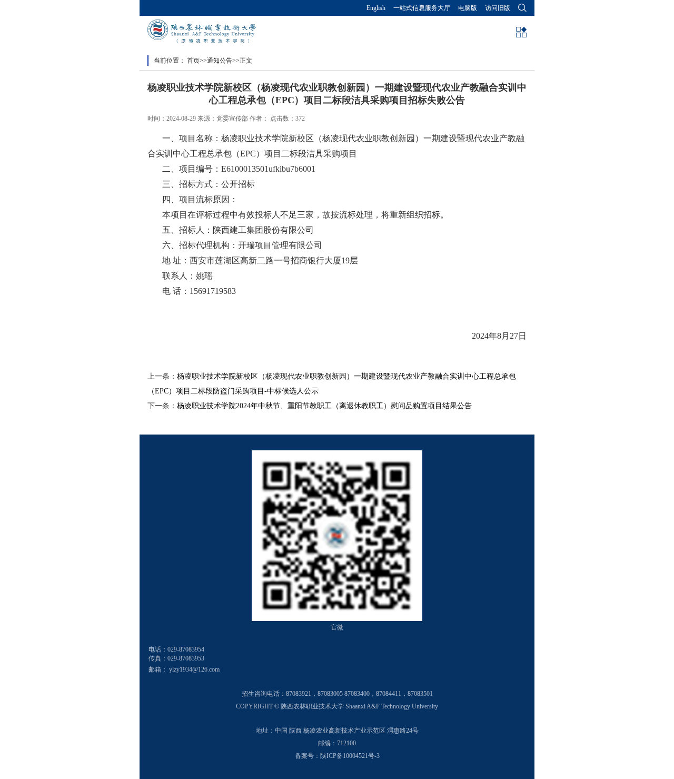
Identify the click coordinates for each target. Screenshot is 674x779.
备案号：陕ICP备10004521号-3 (337, 756)
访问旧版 (497, 8)
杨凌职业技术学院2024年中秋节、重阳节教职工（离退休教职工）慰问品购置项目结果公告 (324, 406)
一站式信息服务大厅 (421, 8)
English (375, 8)
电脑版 (467, 8)
